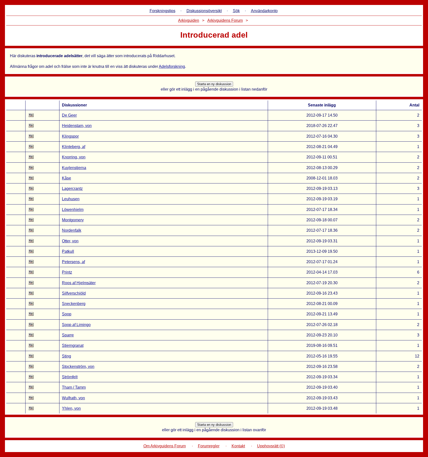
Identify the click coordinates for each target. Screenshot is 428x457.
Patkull (68, 251)
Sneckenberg (73, 304)
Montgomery (73, 220)
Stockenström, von (78, 366)
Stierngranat (72, 345)
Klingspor (70, 136)
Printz (67, 272)
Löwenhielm (72, 209)
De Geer (69, 115)
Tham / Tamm (74, 387)
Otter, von (70, 241)
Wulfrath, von (73, 398)
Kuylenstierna (74, 168)
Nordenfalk (71, 230)
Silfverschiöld (74, 293)
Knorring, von (73, 157)
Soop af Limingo (76, 325)
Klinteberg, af (73, 147)
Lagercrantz (72, 188)
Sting (66, 356)
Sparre (68, 335)
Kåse (66, 178)
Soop (66, 314)
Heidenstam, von (77, 126)
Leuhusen (71, 199)
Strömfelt (70, 377)
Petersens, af (73, 262)
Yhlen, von (71, 408)
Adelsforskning (172, 66)
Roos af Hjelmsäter (79, 283)
